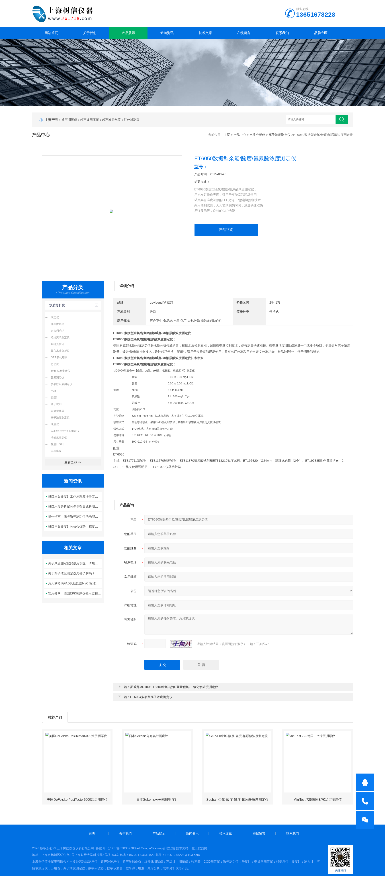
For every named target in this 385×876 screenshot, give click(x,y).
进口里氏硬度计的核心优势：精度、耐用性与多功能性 (75, 526)
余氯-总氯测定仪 (60, 370)
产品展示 (128, 33)
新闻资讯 (167, 33)
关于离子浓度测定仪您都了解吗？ (71, 573)
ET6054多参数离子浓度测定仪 (151, 697)
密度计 (55, 397)
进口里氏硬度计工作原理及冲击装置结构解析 (75, 496)
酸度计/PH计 (58, 444)
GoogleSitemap (152, 848)
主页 (227, 135)
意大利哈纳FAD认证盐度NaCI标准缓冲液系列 (75, 583)
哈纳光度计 (57, 344)
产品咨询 (226, 230)
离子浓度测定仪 (280, 135)
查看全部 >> (72, 462)
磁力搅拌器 (57, 410)
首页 (92, 833)
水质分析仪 (257, 135)
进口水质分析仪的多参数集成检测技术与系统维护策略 (75, 506)
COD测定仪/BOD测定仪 (65, 431)
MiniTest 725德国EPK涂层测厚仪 (317, 799)
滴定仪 (55, 317)
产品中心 (239, 135)
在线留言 (243, 33)
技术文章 (205, 33)
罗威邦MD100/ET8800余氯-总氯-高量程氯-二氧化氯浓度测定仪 (174, 687)
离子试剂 (56, 404)
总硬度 (55, 364)
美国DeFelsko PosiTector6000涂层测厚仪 (77, 799)
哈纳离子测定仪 (60, 337)
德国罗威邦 (57, 324)
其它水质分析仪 (60, 350)
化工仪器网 (199, 848)
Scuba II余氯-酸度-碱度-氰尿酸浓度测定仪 (237, 799)
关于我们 (89, 33)
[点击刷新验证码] (181, 644)
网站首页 (51, 33)
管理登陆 (169, 848)
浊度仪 (55, 424)
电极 (53, 390)
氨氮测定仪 (57, 377)
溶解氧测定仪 (59, 437)
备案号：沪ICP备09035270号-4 (118, 848)
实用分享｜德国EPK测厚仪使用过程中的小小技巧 (75, 593)
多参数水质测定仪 (61, 384)
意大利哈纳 (57, 330)
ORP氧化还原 (59, 357)
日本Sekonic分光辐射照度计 (157, 799)
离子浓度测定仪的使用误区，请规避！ (74, 563)
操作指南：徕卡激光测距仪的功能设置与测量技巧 (75, 516)
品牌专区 (321, 33)
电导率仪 (56, 451)
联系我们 (282, 33)
